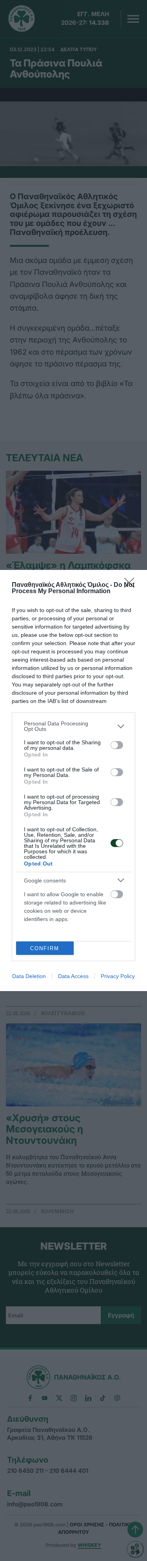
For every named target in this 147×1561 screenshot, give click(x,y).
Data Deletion (29, 976)
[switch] (117, 745)
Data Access (73, 976)
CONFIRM (44, 948)
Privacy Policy (118, 976)
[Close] (131, 585)
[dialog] (73, 780)
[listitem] (73, 726)
